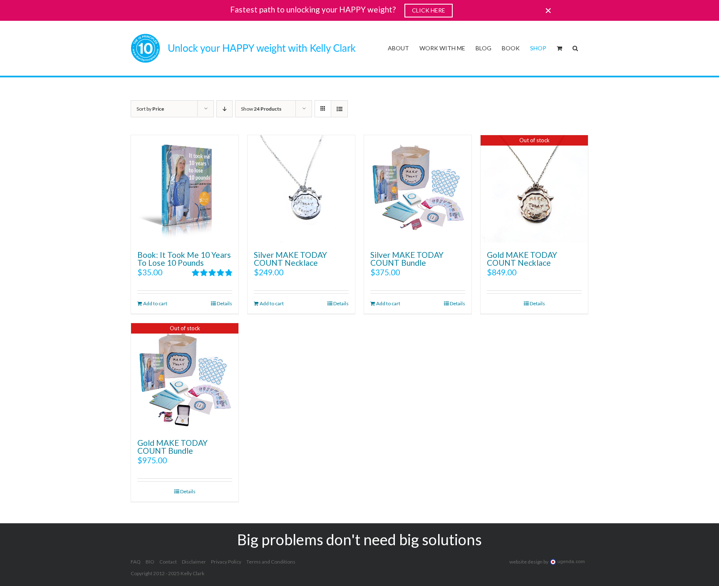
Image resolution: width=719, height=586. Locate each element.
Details (224, 303)
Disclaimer (194, 562)
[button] (575, 47)
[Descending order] (224, 108)
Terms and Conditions (270, 562)
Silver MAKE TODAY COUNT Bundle (407, 258)
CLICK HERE (428, 10)
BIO (150, 562)
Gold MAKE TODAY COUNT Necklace (522, 258)
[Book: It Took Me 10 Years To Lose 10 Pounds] (184, 188)
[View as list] (339, 109)
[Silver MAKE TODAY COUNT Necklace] (301, 188)
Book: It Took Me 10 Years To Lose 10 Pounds (184, 258)
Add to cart (155, 303)
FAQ (136, 562)
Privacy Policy (226, 562)
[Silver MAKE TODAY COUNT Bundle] (417, 188)
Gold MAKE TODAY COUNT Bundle (172, 446)
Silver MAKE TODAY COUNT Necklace (290, 258)
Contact (168, 562)
